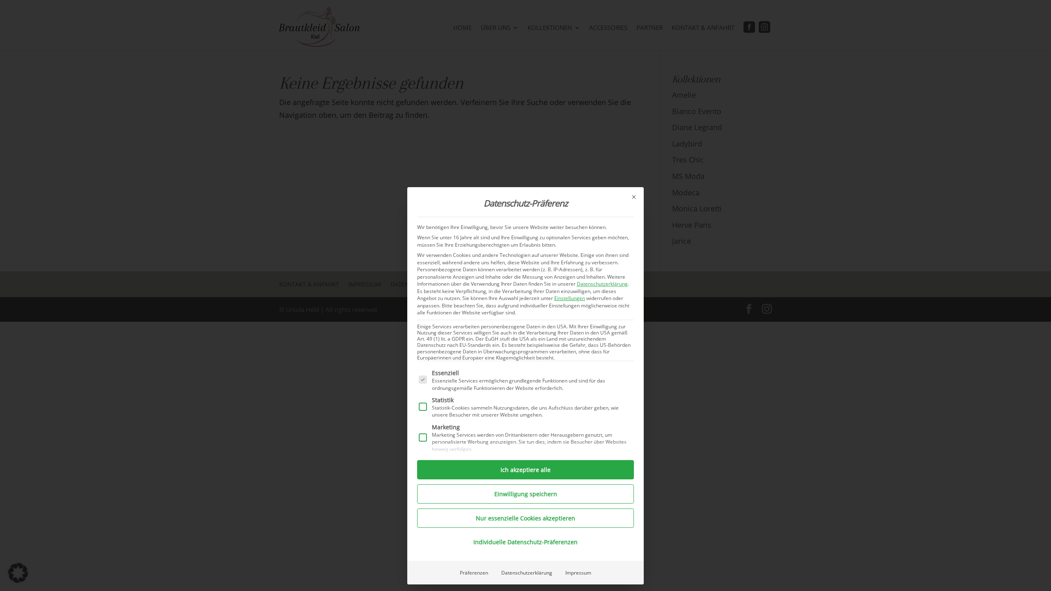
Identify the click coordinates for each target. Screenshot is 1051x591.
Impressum (578, 572)
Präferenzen (474, 572)
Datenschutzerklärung (602, 283)
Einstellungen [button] (569, 298)
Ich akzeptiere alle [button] (525, 470)
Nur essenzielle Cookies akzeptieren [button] (525, 518)
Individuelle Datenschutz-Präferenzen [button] (525, 542)
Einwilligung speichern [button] (525, 494)
